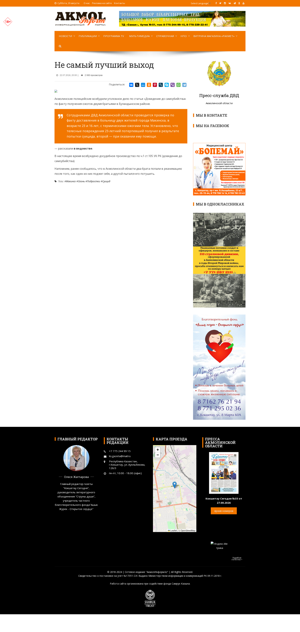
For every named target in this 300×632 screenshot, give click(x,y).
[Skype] (167, 85)
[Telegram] (184, 85)
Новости (65, 36)
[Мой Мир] (143, 85)
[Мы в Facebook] (216, 3)
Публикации (88, 36)
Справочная (165, 36)
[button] (174, 485)
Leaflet (173, 530)
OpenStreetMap (188, 530)
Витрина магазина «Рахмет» (214, 36)
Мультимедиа (139, 36)
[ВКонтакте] (131, 85)
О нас (87, 3)
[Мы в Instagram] (225, 3)
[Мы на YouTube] (243, 3)
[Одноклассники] (149, 85)
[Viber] (172, 85)
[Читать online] (224, 472)
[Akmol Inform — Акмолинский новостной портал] (81, 18)
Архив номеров (223, 511)
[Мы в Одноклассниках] (239, 3)
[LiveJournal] (161, 85)
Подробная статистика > (237, 558)
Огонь (81, 181)
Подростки (93, 181)
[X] (137, 85)
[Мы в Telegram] (234, 3)
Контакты (119, 3)
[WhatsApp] (178, 85)
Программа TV (113, 36)
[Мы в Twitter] (220, 3)
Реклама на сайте (102, 3)
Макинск (71, 181)
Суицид (106, 181)
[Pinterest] (155, 85)
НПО (184, 36)
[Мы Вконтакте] (229, 3)
